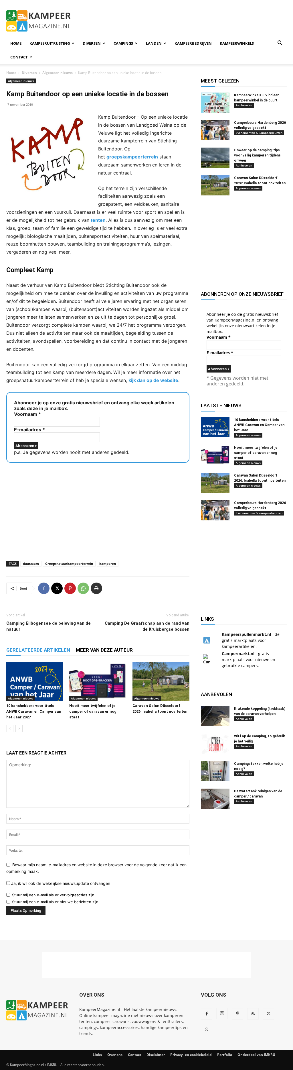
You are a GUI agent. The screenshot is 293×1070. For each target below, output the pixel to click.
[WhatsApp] (83, 588)
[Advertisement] (182, 21)
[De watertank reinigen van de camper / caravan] (215, 799)
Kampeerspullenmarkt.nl (246, 634)
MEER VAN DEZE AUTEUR (104, 650)
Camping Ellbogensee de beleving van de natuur (48, 626)
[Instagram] (222, 1013)
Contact (19, 57)
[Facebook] (44, 588)
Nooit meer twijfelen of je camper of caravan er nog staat (92, 711)
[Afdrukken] (96, 588)
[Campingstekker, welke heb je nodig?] (215, 771)
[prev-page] (9, 728)
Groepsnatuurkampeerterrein (69, 563)
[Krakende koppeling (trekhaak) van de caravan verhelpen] (215, 716)
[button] (280, 43)
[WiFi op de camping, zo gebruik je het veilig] (215, 744)
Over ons (114, 1054)
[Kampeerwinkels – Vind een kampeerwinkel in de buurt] (215, 103)
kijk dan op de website (153, 380)
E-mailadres (29, 429)
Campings (123, 43)
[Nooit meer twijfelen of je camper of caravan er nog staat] (97, 681)
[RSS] (253, 1014)
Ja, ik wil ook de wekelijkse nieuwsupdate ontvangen (60, 883)
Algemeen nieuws (57, 72)
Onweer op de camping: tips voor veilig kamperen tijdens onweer (257, 155)
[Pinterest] (70, 588)
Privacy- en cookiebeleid (191, 1054)
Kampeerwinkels (237, 43)
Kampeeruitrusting (49, 43)
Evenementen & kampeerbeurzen (259, 133)
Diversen (92, 43)
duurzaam (31, 563)
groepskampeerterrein (132, 157)
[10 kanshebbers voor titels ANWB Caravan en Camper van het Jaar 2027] (34, 681)
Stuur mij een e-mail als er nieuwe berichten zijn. (56, 901)
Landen (154, 43)
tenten (98, 220)
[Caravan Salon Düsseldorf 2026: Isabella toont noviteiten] (160, 681)
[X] (57, 588)
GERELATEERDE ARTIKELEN (38, 650)
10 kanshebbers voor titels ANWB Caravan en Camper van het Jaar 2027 (33, 711)
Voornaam (27, 414)
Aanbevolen (244, 105)
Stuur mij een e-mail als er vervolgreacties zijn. (54, 895)
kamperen (107, 563)
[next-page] (19, 728)
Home (15, 43)
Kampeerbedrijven (193, 43)
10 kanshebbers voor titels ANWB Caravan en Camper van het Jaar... (259, 425)
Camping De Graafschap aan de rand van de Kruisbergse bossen (147, 626)
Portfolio (224, 1054)
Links (97, 1054)
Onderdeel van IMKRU (256, 1054)
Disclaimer (155, 1054)
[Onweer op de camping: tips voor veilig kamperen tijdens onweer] (215, 158)
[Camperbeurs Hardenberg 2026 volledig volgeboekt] (215, 130)
